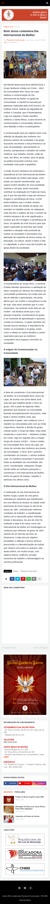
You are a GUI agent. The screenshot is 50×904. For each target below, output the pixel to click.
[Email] (34, 579)
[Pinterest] (23, 579)
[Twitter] (17, 579)
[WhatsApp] (28, 579)
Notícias (17, 27)
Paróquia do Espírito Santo (29, 571)
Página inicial (8, 27)
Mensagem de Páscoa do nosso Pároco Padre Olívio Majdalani (30, 808)
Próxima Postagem (40, 648)
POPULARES (20, 792)
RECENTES (8, 792)
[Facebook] (12, 579)
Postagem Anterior (9, 648)
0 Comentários (12, 42)
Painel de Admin (25, 900)
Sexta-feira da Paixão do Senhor (27, 816)
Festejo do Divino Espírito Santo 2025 (29, 797)
